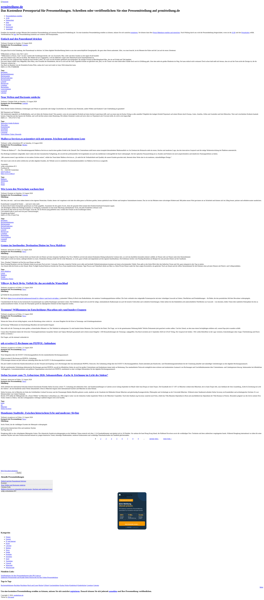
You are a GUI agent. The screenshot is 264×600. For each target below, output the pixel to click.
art (1, 405)
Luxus (3, 273)
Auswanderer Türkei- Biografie (11, 134)
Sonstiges (9, 556)
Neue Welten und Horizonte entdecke (20, 97)
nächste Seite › (154, 439)
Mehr (261, 587)
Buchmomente (5, 80)
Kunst (8, 543)
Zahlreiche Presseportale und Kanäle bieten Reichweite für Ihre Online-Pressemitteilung (29, 577)
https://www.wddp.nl (8, 174)
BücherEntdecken (6, 78)
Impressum (9, 27)
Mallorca (4, 179)
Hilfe (7, 22)
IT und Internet (11, 541)
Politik (8, 552)
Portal (3, 184)
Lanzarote (4, 132)
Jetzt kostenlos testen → (132, 524)
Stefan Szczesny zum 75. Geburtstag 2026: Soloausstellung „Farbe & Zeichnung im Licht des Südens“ (54, 375)
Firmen (8, 537)
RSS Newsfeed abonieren (9, 471)
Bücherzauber (5, 76)
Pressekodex (245, 32)
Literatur (25, 45)
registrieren (134, 32)
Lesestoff (4, 91)
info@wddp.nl (5, 172)
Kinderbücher (5, 127)
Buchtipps (4, 72)
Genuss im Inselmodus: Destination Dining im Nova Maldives (33, 245)
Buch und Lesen (32, 585)
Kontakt (8, 25)
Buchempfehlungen (7, 74)
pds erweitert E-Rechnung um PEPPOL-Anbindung (28, 343)
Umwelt (8, 563)
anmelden (113, 591)
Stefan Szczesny (6, 408)
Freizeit (8, 539)
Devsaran (11, 597)
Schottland (4, 129)
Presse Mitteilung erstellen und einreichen (166, 32)
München (4, 407)
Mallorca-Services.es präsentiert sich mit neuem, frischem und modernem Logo (43, 138)
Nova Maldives (6, 271)
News (3, 183)
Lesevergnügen (6, 89)
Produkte (9, 554)
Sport (7, 559)
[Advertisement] (63, 455)
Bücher (41, 585)
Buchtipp (17, 585)
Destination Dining (7, 279)
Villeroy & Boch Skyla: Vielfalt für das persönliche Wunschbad (34, 283)
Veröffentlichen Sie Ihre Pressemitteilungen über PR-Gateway (21, 575)
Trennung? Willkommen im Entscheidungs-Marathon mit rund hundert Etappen (43, 309)
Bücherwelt (4, 83)
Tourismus (9, 561)
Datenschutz (10, 20)
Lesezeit (3, 81)
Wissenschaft (10, 567)
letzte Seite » (167, 439)
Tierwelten (4, 125)
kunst (2, 403)
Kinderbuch (73, 585)
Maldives (4, 275)
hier (15, 34)
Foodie (3, 277)
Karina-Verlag (64, 585)
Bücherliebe (5, 87)
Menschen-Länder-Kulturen (10, 123)
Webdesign (4, 181)
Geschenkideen (54, 585)
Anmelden (9, 29)
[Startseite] (4, 2)
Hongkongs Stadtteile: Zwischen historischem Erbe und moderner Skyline (40, 413)
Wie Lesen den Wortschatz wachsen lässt (22, 189)
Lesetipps (4, 85)
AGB (7, 18)
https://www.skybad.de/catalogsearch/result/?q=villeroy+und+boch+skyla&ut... (34, 298)
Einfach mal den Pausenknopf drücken (21, 38)
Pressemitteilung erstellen (14, 16)
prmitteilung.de (12, 7)
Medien (24, 145)
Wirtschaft (9, 565)
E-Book (46, 585)
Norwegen (4, 130)
